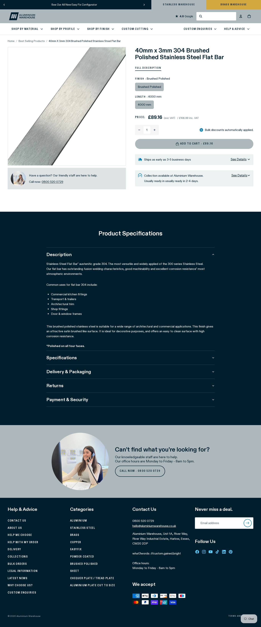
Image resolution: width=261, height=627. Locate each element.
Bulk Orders (17, 564)
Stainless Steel (82, 528)
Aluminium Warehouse (28, 616)
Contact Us (17, 520)
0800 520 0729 (52, 182)
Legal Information (23, 571)
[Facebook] (197, 551)
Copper (75, 542)
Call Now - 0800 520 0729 (140, 471)
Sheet (74, 571)
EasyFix (76, 549)
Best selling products (32, 41)
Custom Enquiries (22, 592)
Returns (54, 385)
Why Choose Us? (20, 585)
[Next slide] (144, 4)
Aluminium (78, 520)
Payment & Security (67, 399)
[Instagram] (204, 551)
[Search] (216, 16)
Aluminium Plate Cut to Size (92, 585)
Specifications (61, 357)
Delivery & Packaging (68, 371)
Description (59, 254)
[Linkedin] (224, 551)
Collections (18, 556)
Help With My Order (23, 542)
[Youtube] (210, 551)
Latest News (18, 578)
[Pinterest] (230, 551)
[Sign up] (248, 523)
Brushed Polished (84, 564)
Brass (74, 535)
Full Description (148, 68)
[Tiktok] (217, 551)
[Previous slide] (4, 4)
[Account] (241, 16)
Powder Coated (82, 556)
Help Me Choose (20, 535)
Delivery (14, 549)
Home (11, 41)
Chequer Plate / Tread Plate (92, 578)
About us (15, 528)
